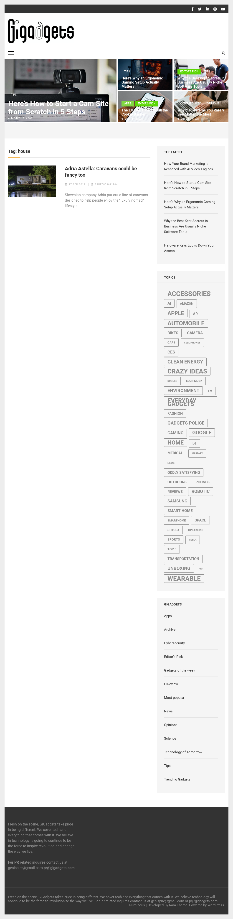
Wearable (184, 578)
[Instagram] (215, 9)
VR (201, 569)
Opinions (213, 103)
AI (169, 303)
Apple (175, 313)
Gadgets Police (185, 423)
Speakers (195, 530)
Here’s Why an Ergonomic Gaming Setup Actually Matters (142, 82)
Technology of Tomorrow (183, 752)
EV (210, 391)
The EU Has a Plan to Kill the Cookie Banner (145, 112)
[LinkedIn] (207, 9)
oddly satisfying (183, 472)
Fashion (175, 413)
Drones (172, 381)
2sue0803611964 (106, 184)
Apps (127, 103)
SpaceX (173, 530)
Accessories (189, 294)
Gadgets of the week (179, 670)
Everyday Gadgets (181, 402)
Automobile (186, 323)
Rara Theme (178, 905)
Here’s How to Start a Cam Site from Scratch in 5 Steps (58, 107)
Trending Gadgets (177, 779)
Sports (173, 539)
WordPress (216, 905)
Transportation (183, 559)
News (171, 463)
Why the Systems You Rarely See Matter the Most (200, 112)
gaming (175, 433)
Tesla (192, 539)
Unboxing (178, 568)
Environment (183, 390)
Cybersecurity (190, 103)
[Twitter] (200, 9)
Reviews (175, 491)
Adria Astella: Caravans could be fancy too (101, 172)
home (175, 442)
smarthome (176, 520)
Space (200, 520)
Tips (14, 94)
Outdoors (177, 482)
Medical (175, 453)
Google (201, 432)
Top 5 (171, 549)
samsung (177, 501)
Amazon (186, 303)
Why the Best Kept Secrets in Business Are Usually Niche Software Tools (201, 82)
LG (194, 443)
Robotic (201, 491)
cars (171, 342)
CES (171, 352)
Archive (169, 629)
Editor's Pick (189, 71)
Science (170, 738)
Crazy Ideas (187, 371)
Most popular (174, 698)
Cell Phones (192, 342)
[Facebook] (192, 9)
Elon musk (194, 381)
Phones (202, 482)
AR (195, 314)
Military (197, 453)
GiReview (171, 684)
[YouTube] (223, 9)
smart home (180, 510)
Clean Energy (185, 362)
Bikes (172, 333)
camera (195, 333)
